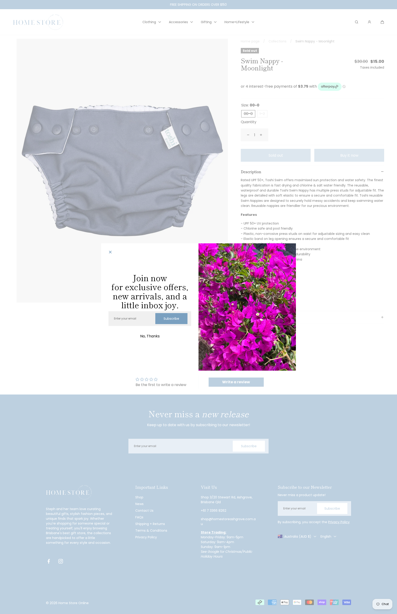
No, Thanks (150, 336)
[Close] (110, 252)
